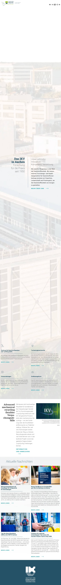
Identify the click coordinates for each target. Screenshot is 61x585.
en (52, 4)
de (50, 4)
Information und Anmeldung (23, 450)
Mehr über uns (37, 188)
